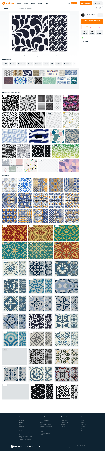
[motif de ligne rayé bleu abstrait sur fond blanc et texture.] (38, 136)
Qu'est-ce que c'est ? (94, 38)
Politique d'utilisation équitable (86, 447)
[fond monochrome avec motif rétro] (28, 103)
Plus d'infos (85, 41)
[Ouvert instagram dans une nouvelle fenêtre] (27, 446)
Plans (69, 3)
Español (83, 422)
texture (30, 63)
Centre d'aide (64, 420)
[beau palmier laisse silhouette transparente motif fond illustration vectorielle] (71, 103)
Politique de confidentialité (73, 447)
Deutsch (83, 426)
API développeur (23, 431)
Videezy (20, 424)
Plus (47, 3)
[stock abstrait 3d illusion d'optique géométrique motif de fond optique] (32, 120)
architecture (38, 63)
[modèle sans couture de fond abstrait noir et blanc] (54, 120)
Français (83, 428)
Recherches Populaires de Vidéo (46, 434)
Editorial (40, 3)
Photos (26, 3)
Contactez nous (65, 422)
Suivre (100, 16)
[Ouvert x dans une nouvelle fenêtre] (36, 446)
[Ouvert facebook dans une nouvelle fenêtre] (25, 446)
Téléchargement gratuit (92, 21)
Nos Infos (63, 424)
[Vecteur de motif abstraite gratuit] (48, 165)
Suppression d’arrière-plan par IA (25, 437)
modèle (5, 63)
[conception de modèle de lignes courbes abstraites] (65, 151)
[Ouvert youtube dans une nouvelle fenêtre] (39, 446)
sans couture (21, 63)
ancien (46, 63)
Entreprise (21, 426)
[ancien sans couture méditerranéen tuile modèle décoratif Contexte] (40, 185)
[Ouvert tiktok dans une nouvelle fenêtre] (34, 446)
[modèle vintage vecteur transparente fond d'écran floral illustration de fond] (10, 120)
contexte (58, 63)
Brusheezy (21, 420)
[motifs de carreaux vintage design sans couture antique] (41, 151)
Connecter (97, 3)
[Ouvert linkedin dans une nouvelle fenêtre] (30, 446)
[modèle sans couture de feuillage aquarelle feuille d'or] (71, 120)
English (83, 420)
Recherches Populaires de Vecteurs (46, 427)
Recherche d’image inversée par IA (25, 433)
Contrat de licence (44, 420)
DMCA (41, 422)
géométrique (67, 63)
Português (83, 424)
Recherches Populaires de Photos (46, 430)
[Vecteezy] (8, 3)
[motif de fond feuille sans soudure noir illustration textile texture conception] (10, 103)
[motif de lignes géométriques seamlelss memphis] (30, 165)
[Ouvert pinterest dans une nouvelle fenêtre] (32, 446)
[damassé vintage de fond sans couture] (72, 136)
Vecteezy (21, 422)
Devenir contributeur (64, 427)
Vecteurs (18, 3)
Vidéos (33, 3)
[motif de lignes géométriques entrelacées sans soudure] (9, 151)
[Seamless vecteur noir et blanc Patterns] (49, 103)
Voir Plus (74, 80)
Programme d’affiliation (45, 424)
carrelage (12, 63)
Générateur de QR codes (25, 439)
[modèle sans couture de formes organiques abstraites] (57, 136)
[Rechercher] (96, 8)
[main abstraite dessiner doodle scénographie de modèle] (23, 151)
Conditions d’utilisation (61, 447)
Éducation (21, 428)
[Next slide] (76, 63)
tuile (52, 63)
